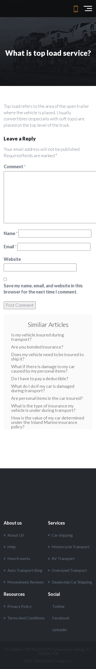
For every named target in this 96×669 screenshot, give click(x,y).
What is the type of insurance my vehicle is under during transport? (43, 408)
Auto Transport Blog (24, 570)
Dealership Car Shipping (72, 582)
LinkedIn (59, 629)
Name (11, 233)
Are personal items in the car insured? (47, 398)
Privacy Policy (19, 606)
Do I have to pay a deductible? (39, 378)
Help (11, 546)
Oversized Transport (69, 570)
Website (12, 259)
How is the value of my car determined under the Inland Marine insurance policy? (47, 422)
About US (15, 535)
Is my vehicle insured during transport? (37, 337)
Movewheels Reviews (25, 582)
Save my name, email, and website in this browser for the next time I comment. (43, 289)
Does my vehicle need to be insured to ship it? (47, 356)
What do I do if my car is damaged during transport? (42, 388)
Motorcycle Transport (71, 546)
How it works (18, 558)
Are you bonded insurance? (37, 347)
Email (10, 246)
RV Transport (63, 558)
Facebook (60, 617)
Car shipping (62, 535)
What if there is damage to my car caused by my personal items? (43, 368)
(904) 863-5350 (76, 9)
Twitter (58, 606)
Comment (15, 166)
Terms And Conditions (26, 617)
